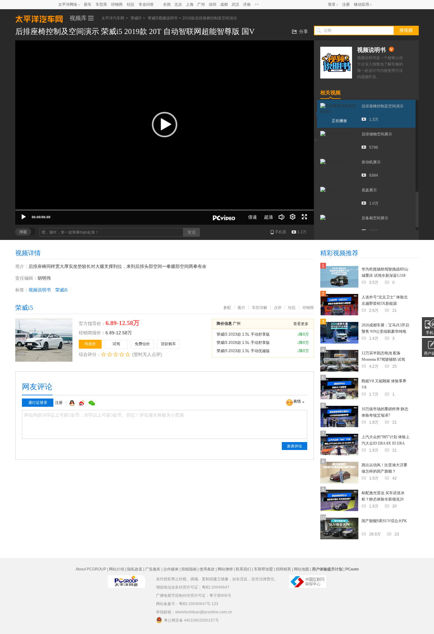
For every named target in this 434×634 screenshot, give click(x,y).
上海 (189, 4)
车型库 (101, 4)
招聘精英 (283, 569)
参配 (227, 307)
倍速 (252, 217)
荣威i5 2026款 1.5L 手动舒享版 (243, 342)
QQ (73, 403)
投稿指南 (189, 569)
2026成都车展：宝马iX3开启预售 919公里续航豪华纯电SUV (385, 331)
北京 (178, 4)
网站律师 (225, 569)
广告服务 (152, 569)
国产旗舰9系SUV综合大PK (384, 521)
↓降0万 (303, 334)
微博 (82, 403)
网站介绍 (116, 569)
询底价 (90, 344)
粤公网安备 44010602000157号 (191, 620)
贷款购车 (168, 344)
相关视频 (330, 92)
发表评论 (294, 446)
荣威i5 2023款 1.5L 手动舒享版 (243, 334)
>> (256, 4)
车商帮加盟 (263, 569)
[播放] (23, 217)
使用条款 (207, 569)
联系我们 (243, 569)
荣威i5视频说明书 (163, 18)
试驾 (116, 344)
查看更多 (301, 324)
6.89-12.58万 (118, 332)
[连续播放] (293, 217)
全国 (167, 4)
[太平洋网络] (126, 579)
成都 (224, 4)
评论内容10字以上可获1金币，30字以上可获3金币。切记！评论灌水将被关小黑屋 (104, 415)
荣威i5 (136, 18)
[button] (164, 124)
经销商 (117, 4)
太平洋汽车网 (39, 18)
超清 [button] (268, 217)
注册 (346, 4)
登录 (332, 4)
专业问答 (146, 4)
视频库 (78, 18)
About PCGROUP (91, 569)
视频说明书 (40, 289)
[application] (164, 132)
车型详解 (259, 307)
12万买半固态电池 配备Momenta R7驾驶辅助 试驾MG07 (383, 359)
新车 (88, 4)
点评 (277, 307)
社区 (130, 4)
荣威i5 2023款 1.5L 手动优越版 (243, 351)
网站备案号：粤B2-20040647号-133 (187, 604)
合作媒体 (171, 569)
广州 (201, 4)
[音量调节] (281, 217)
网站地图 (301, 569)
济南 (247, 4)
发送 (191, 232)
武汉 (235, 4)
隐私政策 (134, 569)
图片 (241, 307)
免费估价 (142, 344)
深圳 (212, 4)
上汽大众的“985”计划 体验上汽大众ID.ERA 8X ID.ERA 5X (386, 443)
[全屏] (304, 217)
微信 (92, 403)
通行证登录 (37, 402)
